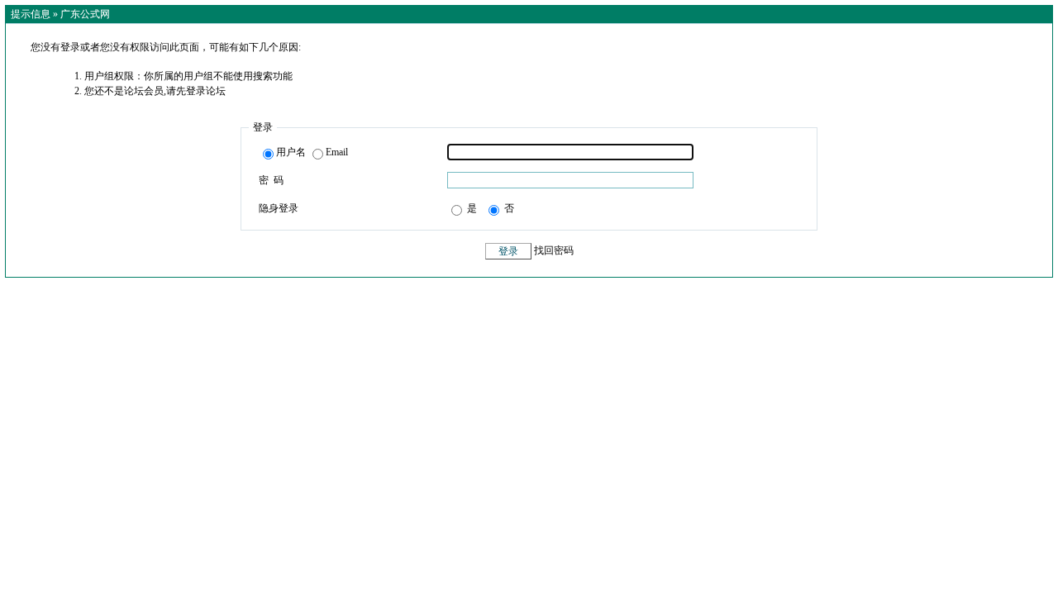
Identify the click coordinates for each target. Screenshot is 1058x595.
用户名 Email (312, 152)
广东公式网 (85, 14)
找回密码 (554, 251)
